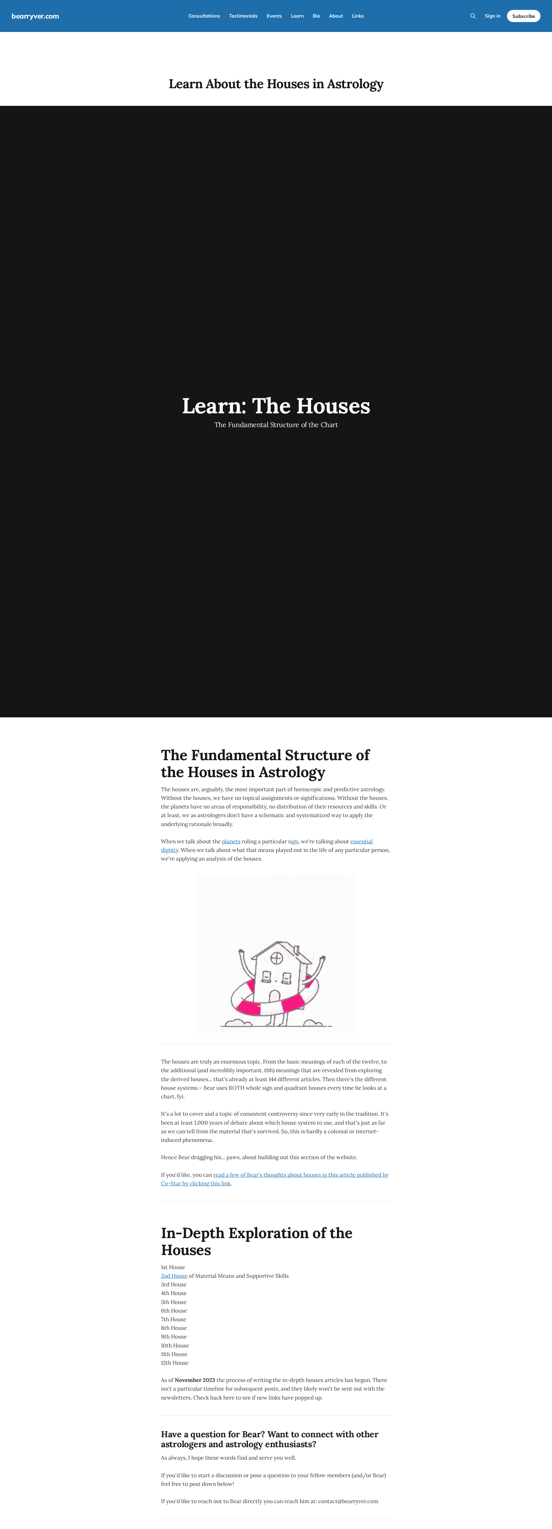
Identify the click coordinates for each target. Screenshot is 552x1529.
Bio (316, 16)
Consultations (204, 16)
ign (294, 841)
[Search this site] (473, 16)
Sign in (493, 16)
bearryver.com (35, 16)
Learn (297, 16)
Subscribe (523, 16)
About (336, 16)
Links (358, 16)
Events (274, 16)
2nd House (174, 1275)
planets (231, 841)
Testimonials (243, 16)
